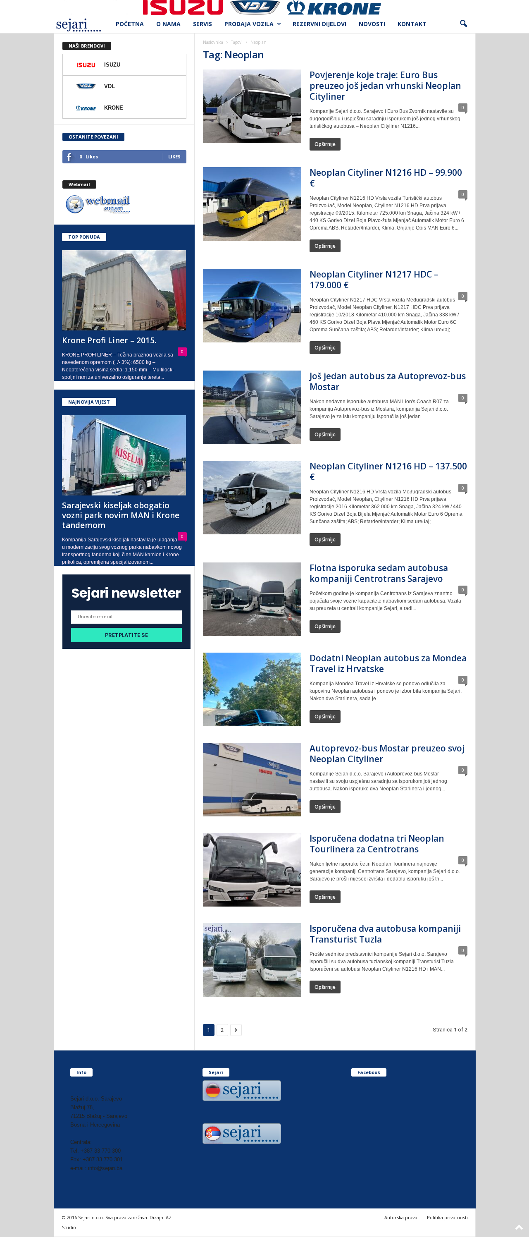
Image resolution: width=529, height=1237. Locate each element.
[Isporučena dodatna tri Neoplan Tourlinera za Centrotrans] (252, 870)
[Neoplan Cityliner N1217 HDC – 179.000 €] (252, 305)
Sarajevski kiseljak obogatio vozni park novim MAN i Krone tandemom (120, 515)
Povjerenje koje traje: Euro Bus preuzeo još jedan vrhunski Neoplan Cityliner (385, 85)
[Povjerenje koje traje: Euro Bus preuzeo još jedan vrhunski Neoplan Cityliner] (252, 106)
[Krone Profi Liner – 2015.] (124, 290)
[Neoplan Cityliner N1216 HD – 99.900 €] (252, 204)
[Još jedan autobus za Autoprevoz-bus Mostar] (252, 407)
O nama (168, 24)
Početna (130, 24)
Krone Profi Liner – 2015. (109, 340)
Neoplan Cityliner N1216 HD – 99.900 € (386, 178)
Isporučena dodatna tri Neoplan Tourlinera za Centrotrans (377, 844)
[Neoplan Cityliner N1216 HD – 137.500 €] (252, 497)
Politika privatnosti (447, 1217)
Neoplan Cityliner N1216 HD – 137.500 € (388, 471)
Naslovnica (213, 42)
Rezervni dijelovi (319, 24)
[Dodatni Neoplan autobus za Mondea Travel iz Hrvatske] (252, 689)
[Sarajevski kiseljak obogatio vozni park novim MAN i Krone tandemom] (124, 455)
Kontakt (412, 24)
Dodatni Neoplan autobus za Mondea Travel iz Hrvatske (388, 663)
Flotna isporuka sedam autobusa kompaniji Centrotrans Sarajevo (379, 573)
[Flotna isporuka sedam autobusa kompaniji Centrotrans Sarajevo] (252, 599)
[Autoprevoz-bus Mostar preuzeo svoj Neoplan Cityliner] (252, 779)
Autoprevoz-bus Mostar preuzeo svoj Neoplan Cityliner (387, 753)
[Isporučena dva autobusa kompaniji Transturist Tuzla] (252, 960)
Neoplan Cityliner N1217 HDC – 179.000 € (374, 279)
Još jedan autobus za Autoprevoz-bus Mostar (388, 381)
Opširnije (325, 144)
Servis (202, 24)
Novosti (372, 24)
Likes (174, 156)
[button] (463, 24)
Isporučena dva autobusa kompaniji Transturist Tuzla (385, 934)
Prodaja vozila (249, 24)
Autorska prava (400, 1217)
